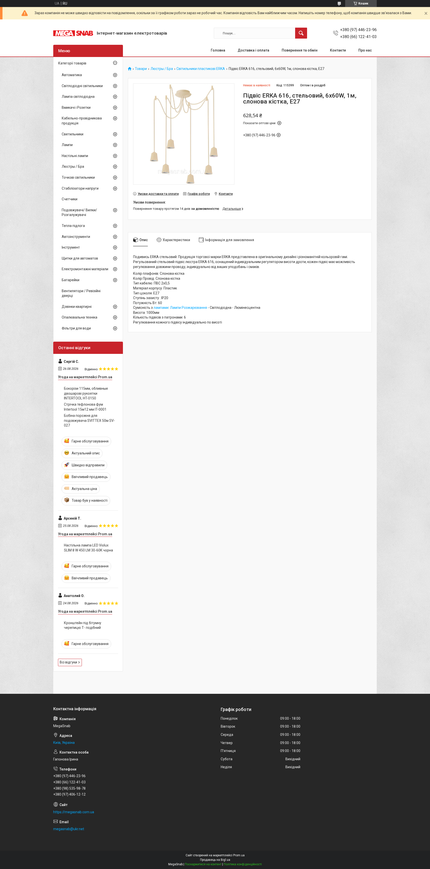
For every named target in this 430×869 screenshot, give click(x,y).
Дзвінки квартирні (77, 307)
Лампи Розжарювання (188, 308)
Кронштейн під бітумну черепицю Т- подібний (82, 625)
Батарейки (70, 280)
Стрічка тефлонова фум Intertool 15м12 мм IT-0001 (85, 406)
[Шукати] (301, 33)
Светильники (72, 134)
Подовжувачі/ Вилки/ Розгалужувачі (79, 212)
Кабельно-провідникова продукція (82, 120)
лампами (161, 308)
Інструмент (71, 247)
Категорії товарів (72, 63)
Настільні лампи (75, 156)
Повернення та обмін (300, 50)
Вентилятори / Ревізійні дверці (81, 293)
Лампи (67, 145)
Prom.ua (239, 855)
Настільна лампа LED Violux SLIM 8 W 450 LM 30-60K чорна (88, 547)
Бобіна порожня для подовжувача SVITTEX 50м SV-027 (89, 420)
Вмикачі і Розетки (76, 107)
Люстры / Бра (162, 69)
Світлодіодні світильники (82, 86)
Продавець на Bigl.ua (215, 860)
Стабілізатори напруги (80, 188)
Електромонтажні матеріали (85, 269)
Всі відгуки (68, 662)
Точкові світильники (78, 177)
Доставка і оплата (253, 50)
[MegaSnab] (73, 33)
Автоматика (72, 75)
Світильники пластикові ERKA (200, 69)
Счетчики (69, 199)
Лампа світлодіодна (78, 97)
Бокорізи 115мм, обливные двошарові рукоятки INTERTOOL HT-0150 (86, 393)
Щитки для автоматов (80, 258)
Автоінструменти (76, 237)
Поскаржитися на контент (203, 864)
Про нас (365, 50)
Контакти (338, 50)
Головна (218, 50)
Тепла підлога (73, 226)
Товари (141, 69)
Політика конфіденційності (243, 864)
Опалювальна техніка (79, 317)
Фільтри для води (76, 328)
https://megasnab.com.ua (73, 812)
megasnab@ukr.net (68, 829)
